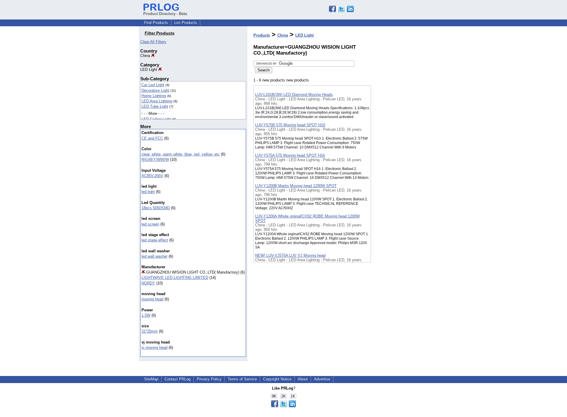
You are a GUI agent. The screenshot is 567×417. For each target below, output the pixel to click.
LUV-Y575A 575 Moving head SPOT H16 (290, 155)
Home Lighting (153, 96)
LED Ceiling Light (156, 119)
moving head (152, 299)
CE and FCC (152, 138)
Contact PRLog (177, 379)
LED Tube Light (154, 106)
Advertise (322, 379)
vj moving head (154, 347)
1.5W (145, 315)
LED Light (149, 69)
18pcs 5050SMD (155, 208)
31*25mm (149, 331)
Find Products (156, 22)
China (145, 55)
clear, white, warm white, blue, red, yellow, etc (180, 154)
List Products (185, 22)
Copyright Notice (277, 379)
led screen (150, 224)
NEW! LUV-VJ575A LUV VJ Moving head (290, 255)
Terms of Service (242, 379)
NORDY (148, 283)
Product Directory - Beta (165, 14)
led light (148, 191)
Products (261, 35)
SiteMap (151, 379)
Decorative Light (155, 90)
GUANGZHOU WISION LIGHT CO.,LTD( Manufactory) (192, 272)
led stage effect (154, 240)
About (303, 379)
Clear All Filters (153, 42)
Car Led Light (152, 85)
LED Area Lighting (156, 101)
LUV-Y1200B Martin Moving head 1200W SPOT (296, 186)
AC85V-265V (152, 176)
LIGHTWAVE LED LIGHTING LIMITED (174, 277)
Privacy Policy (209, 379)
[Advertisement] (400, 153)
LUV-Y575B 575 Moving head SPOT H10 (290, 125)
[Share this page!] (341, 11)
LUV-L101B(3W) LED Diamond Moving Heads (294, 94)
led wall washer (154, 256)
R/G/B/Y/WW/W (155, 159)
